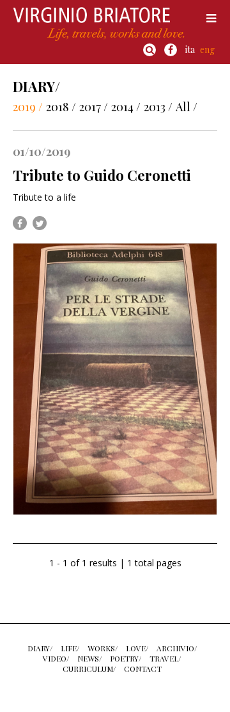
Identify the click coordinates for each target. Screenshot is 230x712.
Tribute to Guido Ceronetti (102, 175)
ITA (190, 49)
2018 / (61, 106)
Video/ (56, 658)
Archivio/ (177, 648)
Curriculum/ (89, 668)
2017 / (93, 106)
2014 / (126, 106)
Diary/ (39, 648)
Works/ (103, 648)
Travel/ (165, 658)
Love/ (137, 648)
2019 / (28, 106)
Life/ (70, 648)
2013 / (158, 106)
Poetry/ (125, 658)
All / (186, 106)
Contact (143, 668)
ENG (207, 49)
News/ (89, 658)
